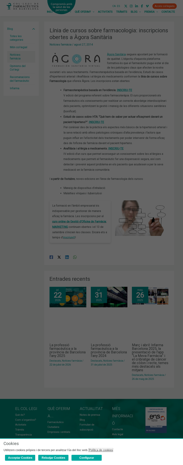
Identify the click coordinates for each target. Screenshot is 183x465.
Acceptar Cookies (20, 457)
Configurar (86, 457)
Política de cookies (101, 450)
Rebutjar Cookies (53, 457)
